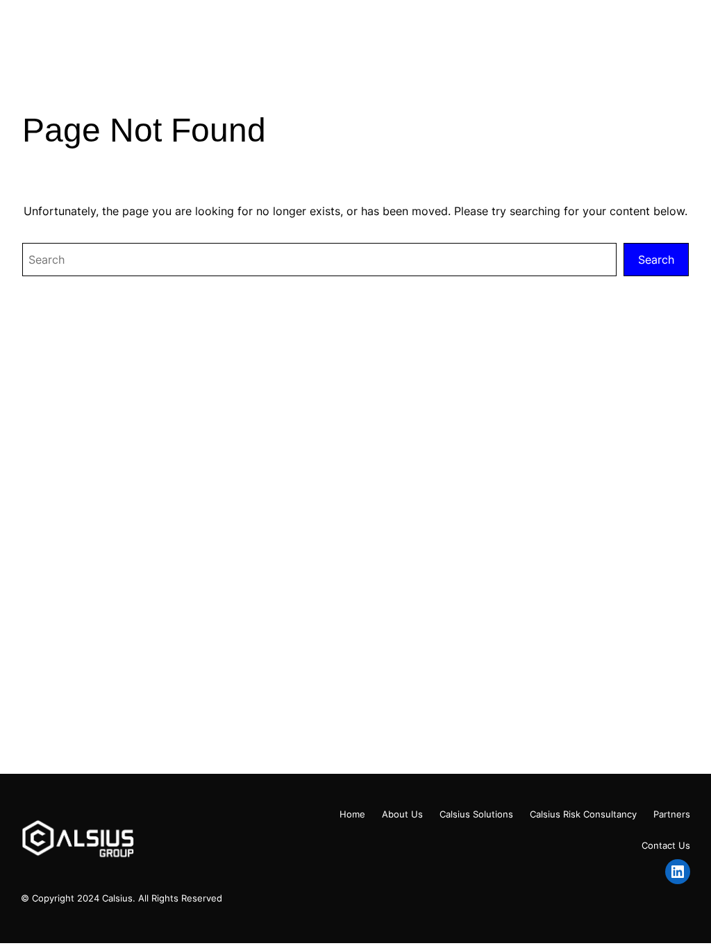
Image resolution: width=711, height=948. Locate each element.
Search (656, 259)
